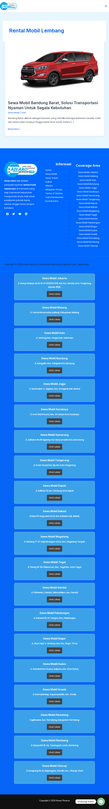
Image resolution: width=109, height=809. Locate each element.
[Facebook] (7, 214)
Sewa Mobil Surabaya (88, 191)
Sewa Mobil (13, 112)
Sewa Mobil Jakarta (88, 172)
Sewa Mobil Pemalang (88, 238)
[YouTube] (20, 214)
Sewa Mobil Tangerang (88, 199)
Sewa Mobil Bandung (88, 184)
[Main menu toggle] (106, 6)
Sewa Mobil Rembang (88, 242)
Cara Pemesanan (54, 197)
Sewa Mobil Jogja (88, 187)
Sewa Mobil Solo (88, 180)
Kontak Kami (51, 201)
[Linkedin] (26, 214)
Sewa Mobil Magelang (88, 211)
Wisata (49, 185)
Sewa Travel (51, 178)
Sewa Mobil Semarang (88, 195)
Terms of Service (54, 193)
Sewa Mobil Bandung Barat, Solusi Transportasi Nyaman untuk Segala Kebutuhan (53, 105)
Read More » (14, 128)
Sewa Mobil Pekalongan (88, 222)
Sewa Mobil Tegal (88, 214)
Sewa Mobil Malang (88, 176)
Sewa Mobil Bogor (88, 226)
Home (48, 170)
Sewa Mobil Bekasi (88, 207)
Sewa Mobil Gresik (88, 234)
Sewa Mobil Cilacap (88, 245)
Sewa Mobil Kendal (88, 218)
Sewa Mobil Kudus (88, 230)
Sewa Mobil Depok (88, 203)
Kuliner (48, 181)
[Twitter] (13, 214)
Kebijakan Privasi (53, 189)
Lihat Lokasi (54, 294)
